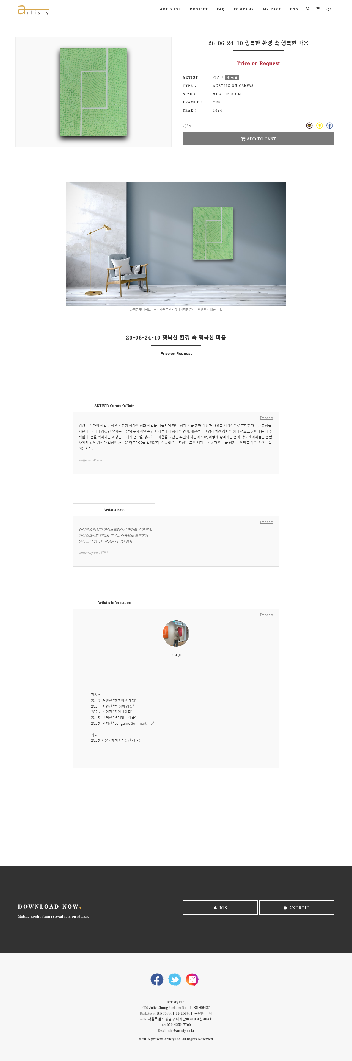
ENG (294, 9)
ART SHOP (170, 9)
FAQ (221, 9)
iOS (222, 907)
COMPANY (244, 9)
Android (299, 907)
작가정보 (232, 77)
